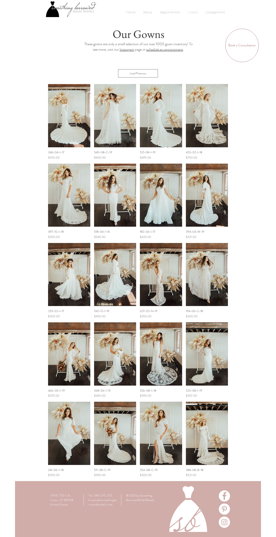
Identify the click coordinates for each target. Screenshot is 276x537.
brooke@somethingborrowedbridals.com (103, 502)
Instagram (127, 49)
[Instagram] (224, 522)
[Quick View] (69, 115)
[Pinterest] (224, 509)
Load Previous (138, 73)
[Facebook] (224, 496)
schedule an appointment (164, 49)
